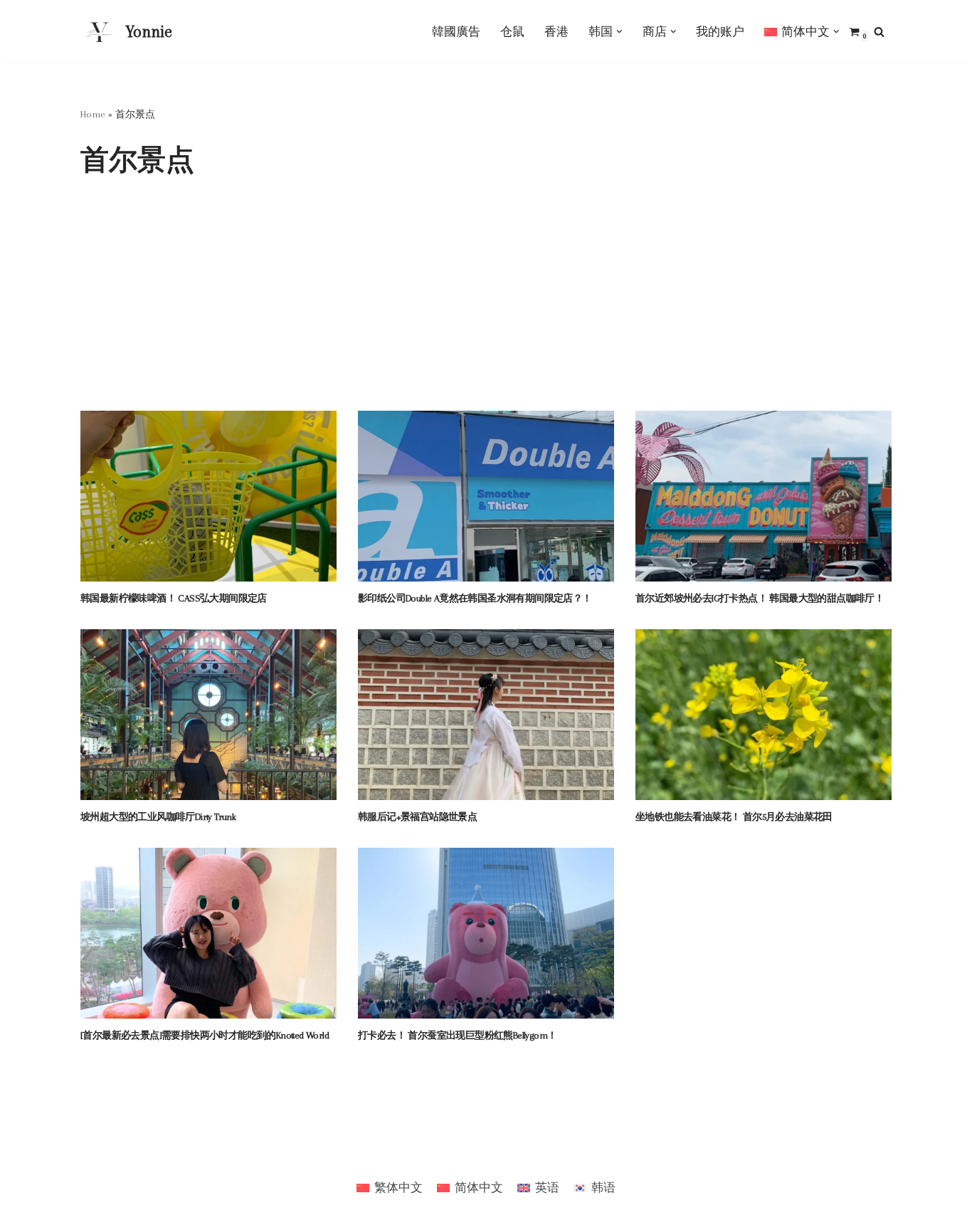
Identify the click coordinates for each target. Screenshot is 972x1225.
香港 (556, 31)
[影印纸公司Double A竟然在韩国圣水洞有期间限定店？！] (486, 496)
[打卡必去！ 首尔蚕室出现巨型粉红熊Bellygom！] (486, 933)
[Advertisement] (486, 304)
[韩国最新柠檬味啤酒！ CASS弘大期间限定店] (208, 496)
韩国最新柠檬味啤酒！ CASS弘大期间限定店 (173, 598)
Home (92, 114)
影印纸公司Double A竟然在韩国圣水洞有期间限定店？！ (475, 598)
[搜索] (879, 31)
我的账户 (720, 31)
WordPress (166, 1154)
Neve (92, 1154)
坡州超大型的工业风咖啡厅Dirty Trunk (158, 816)
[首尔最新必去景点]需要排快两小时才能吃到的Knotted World (204, 1035)
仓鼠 (512, 31)
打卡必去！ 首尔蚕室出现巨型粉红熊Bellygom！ (457, 1035)
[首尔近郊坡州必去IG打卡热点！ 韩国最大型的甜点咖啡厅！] (763, 496)
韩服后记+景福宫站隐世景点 (417, 816)
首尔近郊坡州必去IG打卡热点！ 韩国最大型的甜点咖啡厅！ (759, 598)
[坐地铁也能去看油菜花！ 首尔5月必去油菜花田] (763, 714)
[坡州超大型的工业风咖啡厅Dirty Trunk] (208, 714)
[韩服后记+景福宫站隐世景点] (486, 714)
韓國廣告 (456, 31)
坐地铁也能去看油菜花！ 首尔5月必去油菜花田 (734, 816)
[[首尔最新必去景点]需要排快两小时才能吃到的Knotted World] (208, 933)
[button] (619, 31)
